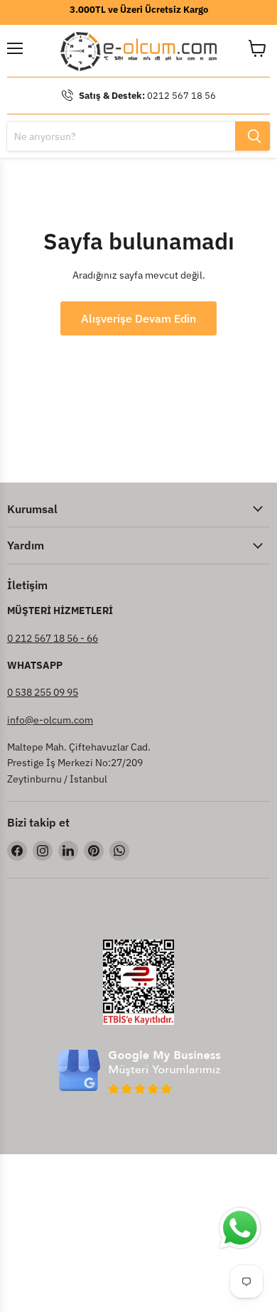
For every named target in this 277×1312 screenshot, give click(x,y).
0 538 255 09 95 (42, 692)
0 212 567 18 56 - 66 (52, 638)
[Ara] (252, 136)
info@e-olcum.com (50, 720)
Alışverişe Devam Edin (138, 318)
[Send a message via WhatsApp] (240, 1228)
